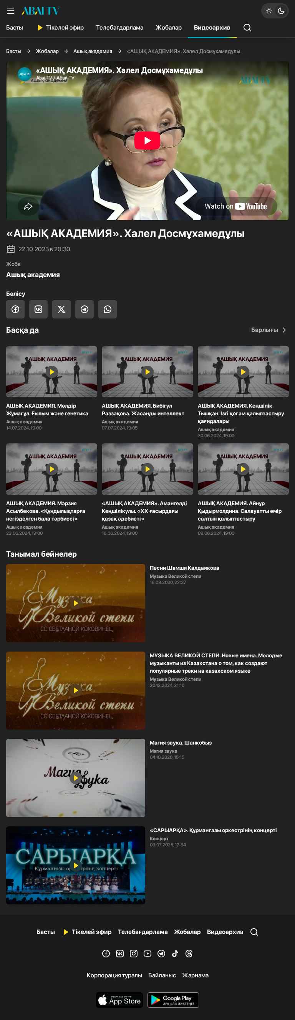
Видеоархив (212, 27)
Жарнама (195, 975)
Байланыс (162, 975)
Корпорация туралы (114, 975)
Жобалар (169, 27)
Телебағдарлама (119, 27)
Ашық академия (92, 51)
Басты (14, 27)
